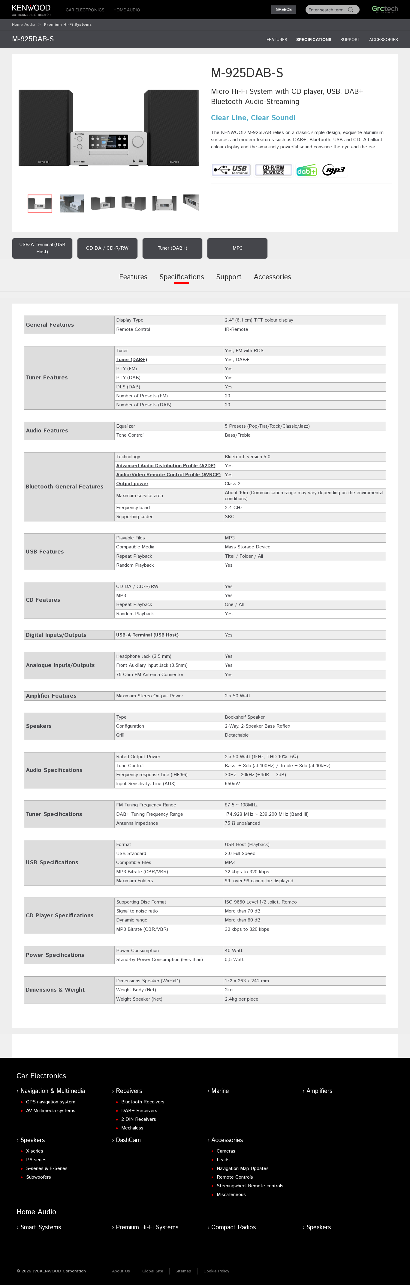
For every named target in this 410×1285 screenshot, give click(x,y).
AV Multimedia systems (50, 1110)
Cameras (226, 1151)
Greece (284, 10)
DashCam (128, 1140)
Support (350, 39)
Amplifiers (319, 1091)
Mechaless (132, 1128)
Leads (223, 1159)
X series (34, 1151)
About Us (121, 1271)
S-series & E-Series (47, 1168)
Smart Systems (40, 1227)
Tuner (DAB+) (131, 359)
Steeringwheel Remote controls (250, 1186)
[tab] (133, 281)
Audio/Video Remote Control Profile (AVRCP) (168, 474)
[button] (108, 127)
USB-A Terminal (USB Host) (147, 635)
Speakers (32, 1140)
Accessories (383, 39)
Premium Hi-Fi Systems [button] (68, 25)
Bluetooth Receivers (142, 1102)
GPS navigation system (50, 1102)
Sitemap (183, 1271)
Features (277, 39)
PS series (36, 1159)
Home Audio (126, 9)
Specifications (313, 39)
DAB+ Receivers (139, 1110)
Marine (220, 1091)
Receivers (129, 1091)
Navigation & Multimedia (52, 1091)
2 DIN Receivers (138, 1119)
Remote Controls (235, 1177)
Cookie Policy (216, 1271)
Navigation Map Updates (243, 1168)
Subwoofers (38, 1177)
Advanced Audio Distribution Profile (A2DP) (166, 465)
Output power (132, 483)
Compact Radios (233, 1227)
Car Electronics (85, 9)
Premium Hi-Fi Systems (147, 1227)
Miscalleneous (231, 1194)
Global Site (152, 1271)
